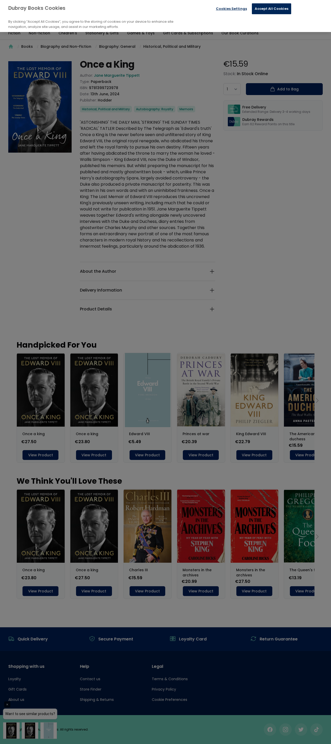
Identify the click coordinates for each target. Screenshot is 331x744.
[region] (165, 16)
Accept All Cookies (271, 8)
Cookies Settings (231, 8)
